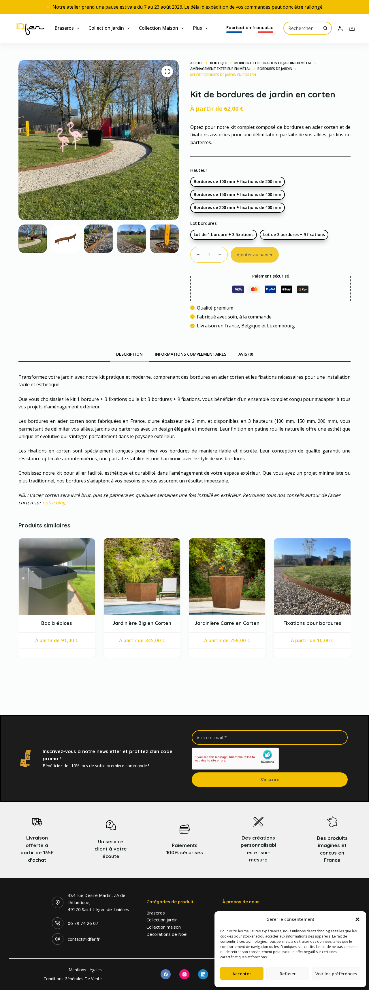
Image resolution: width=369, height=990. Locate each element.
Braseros (64, 28)
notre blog (53, 502)
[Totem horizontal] (328, 581)
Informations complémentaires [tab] (190, 354)
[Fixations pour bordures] (243, 576)
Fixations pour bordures (243, 623)
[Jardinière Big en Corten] (73, 576)
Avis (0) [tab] (245, 354)
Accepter (241, 973)
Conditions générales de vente (73, 978)
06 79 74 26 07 (83, 923)
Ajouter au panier (255, 254)
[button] (357, 919)
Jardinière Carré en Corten (158, 623)
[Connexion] (340, 28)
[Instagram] (184, 974)
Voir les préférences (336, 973)
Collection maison (158, 28)
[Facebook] (166, 974)
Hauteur (198, 170)
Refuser (288, 973)
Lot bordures (203, 223)
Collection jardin (106, 28)
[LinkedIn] (203, 974)
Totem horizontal (328, 632)
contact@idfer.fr (84, 939)
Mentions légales (85, 969)
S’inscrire (269, 779)
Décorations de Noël (166, 934)
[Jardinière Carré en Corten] (158, 576)
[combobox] (301, 28)
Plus (197, 28)
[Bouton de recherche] (325, 28)
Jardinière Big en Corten (73, 623)
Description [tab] (129, 354)
